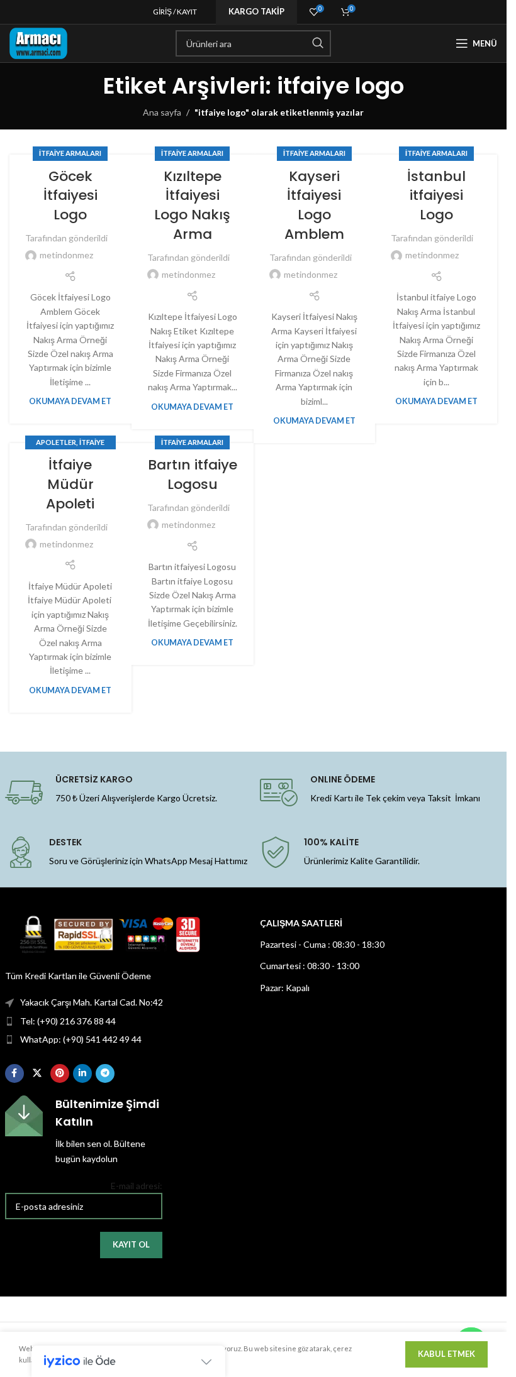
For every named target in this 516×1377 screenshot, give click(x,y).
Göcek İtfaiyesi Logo (70, 196)
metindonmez (66, 255)
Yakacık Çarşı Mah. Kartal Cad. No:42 (91, 1002)
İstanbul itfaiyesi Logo (436, 196)
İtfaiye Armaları (70, 153)
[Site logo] (38, 42)
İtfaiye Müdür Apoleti (70, 484)
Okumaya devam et (70, 401)
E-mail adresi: (136, 1185)
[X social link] (37, 1073)
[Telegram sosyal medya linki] (105, 1073)
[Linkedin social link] (82, 1073)
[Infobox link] (83, 1130)
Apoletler (56, 442)
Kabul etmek (446, 1354)
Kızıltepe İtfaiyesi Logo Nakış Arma (192, 205)
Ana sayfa (162, 112)
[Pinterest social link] (59, 1073)
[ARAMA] (318, 43)
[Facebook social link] (14, 1073)
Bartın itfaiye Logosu (192, 474)
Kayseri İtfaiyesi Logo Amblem (314, 205)
